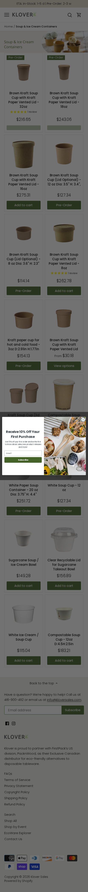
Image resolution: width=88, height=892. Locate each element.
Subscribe (23, 459)
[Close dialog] (83, 420)
